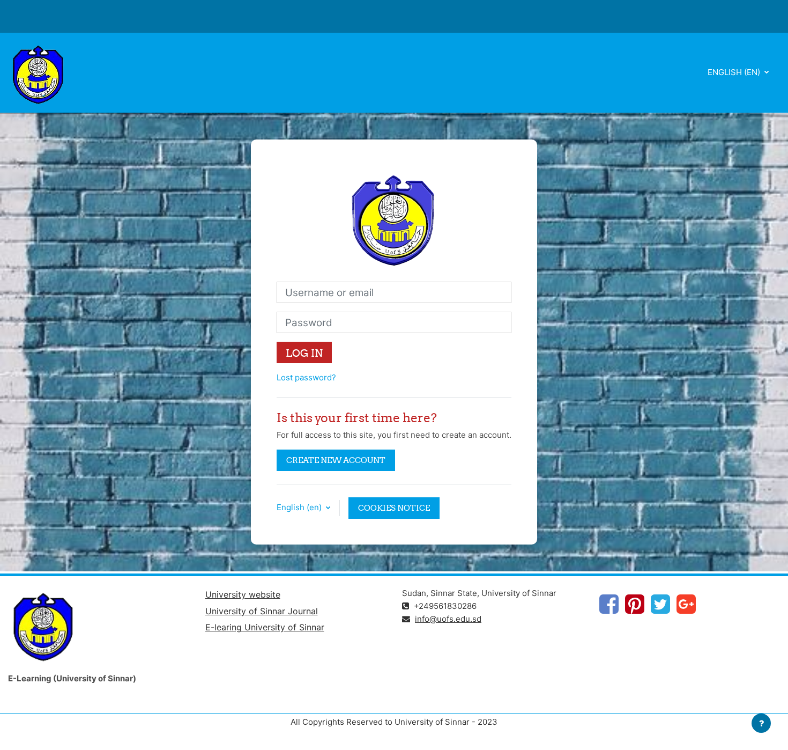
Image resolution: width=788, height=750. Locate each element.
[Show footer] (761, 723)
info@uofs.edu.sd (448, 619)
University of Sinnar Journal (261, 611)
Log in (304, 353)
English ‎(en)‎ (735, 72)
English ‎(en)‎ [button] (300, 507)
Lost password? (306, 377)
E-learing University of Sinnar (264, 627)
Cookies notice (394, 508)
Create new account (335, 460)
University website (242, 594)
